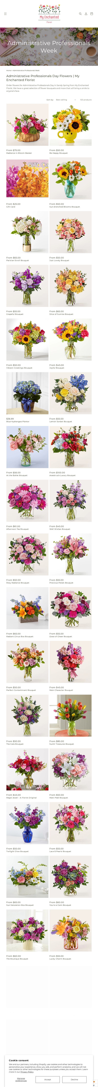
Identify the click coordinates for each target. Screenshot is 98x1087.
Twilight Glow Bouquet (17, 851)
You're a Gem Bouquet (60, 905)
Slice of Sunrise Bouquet (61, 314)
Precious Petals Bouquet (61, 583)
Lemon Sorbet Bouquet (61, 421)
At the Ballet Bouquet (17, 475)
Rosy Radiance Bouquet (17, 583)
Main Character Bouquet (61, 690)
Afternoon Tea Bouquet (17, 529)
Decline (74, 1079)
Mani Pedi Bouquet (59, 798)
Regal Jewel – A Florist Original (21, 798)
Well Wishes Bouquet (60, 529)
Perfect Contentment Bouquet (21, 690)
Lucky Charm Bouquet (60, 959)
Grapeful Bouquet (14, 314)
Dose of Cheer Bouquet (61, 636)
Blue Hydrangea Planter (17, 421)
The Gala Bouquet (15, 744)
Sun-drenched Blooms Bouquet (65, 207)
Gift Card (10, 207)
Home (8, 70)
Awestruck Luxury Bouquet (63, 475)
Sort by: (50, 100)
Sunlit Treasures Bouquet (62, 744)
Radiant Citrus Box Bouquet (19, 636)
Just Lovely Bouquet (59, 260)
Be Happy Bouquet (59, 153)
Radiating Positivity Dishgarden (65, 1012)
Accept (47, 1079)
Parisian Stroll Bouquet (17, 260)
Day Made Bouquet (15, 1012)
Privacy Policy (27, 1072)
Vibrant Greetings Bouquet (19, 368)
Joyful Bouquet (57, 368)
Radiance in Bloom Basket (19, 153)
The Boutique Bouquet (17, 959)
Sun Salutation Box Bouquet (20, 905)
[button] (5, 14)
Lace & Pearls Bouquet (60, 851)
